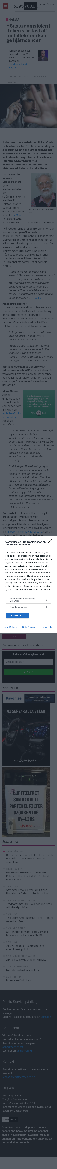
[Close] (51, 542)
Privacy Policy (46, 627)
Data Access (28, 627)
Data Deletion (10, 627)
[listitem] (28, 599)
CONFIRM (17, 615)
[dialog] (28, 584)
